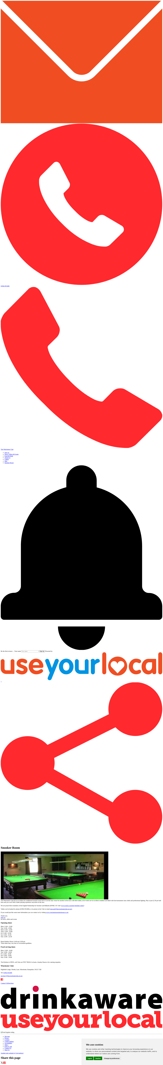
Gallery (7, 459)
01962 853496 (7, 973)
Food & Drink (9, 456)
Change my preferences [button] (112, 1058)
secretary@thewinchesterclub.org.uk (11, 976)
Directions (10, 983)
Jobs (6, 461)
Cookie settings (9, 1041)
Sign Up (42, 651)
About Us (7, 458)
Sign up (7, 452)
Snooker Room (9, 463)
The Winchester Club (7, 449)
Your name (17, 651)
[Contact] (81, 123)
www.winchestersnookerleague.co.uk (57, 912)
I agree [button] (90, 1058)
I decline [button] (98, 1058)
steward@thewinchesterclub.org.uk (61, 909)
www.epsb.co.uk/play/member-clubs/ (73, 905)
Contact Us (4, 983)
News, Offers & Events (11, 454)
